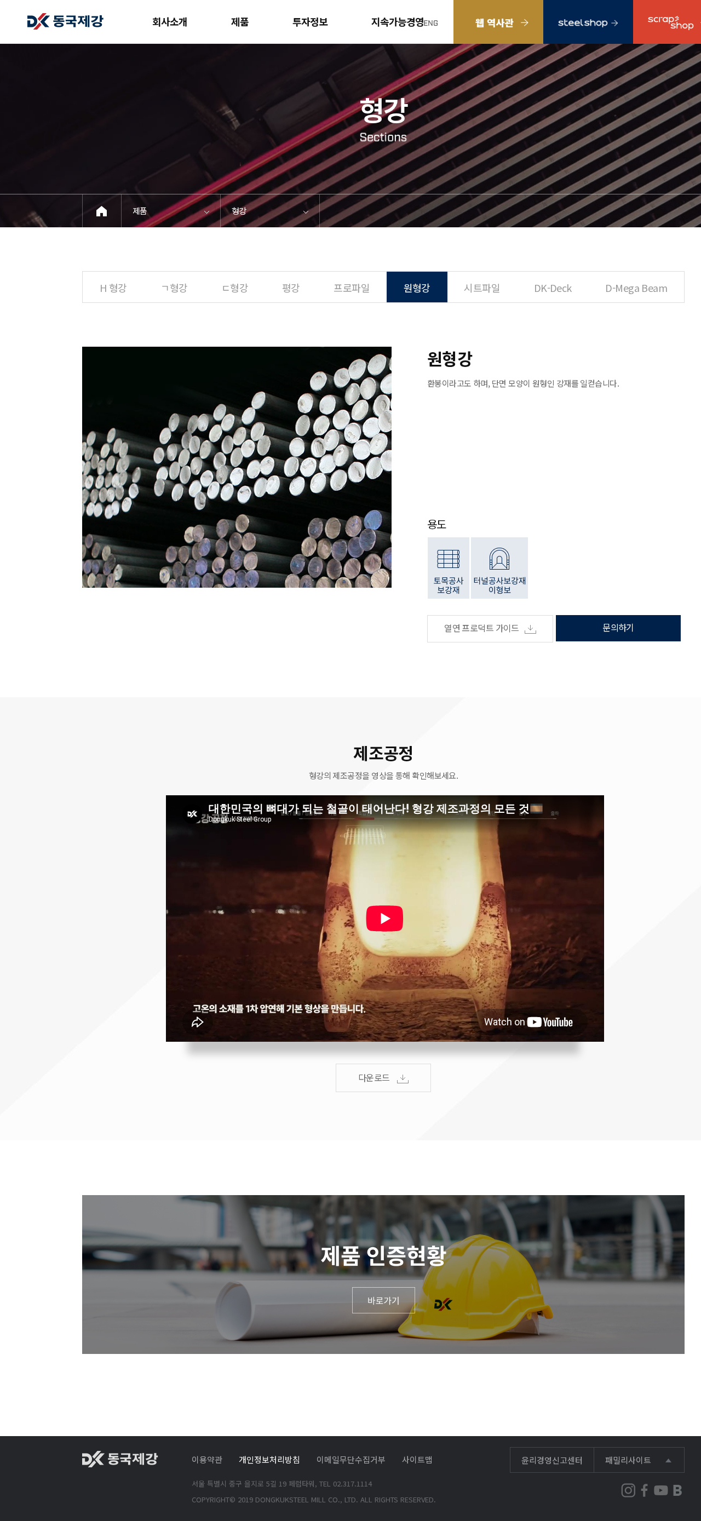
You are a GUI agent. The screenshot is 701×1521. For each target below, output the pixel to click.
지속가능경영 (397, 21)
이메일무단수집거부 (351, 1459)
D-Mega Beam (636, 287)
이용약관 (207, 1459)
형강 (239, 210)
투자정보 (309, 21)
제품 (240, 21)
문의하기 (618, 627)
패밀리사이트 (628, 1460)
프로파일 (352, 287)
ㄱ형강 (173, 287)
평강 (291, 287)
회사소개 (169, 21)
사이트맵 (417, 1459)
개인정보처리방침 (269, 1459)
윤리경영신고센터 (552, 1460)
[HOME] (102, 210)
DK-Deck (553, 287)
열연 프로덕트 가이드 (481, 627)
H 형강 (113, 287)
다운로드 (375, 1077)
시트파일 (482, 287)
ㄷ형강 (234, 287)
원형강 (417, 287)
